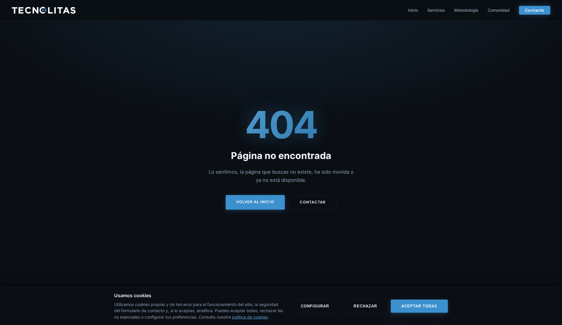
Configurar (315, 306)
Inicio (413, 10)
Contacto (534, 10)
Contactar (312, 202)
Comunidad (499, 10)
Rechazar (365, 306)
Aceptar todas (419, 306)
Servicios (436, 10)
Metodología (466, 10)
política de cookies (250, 316)
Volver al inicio (255, 202)
